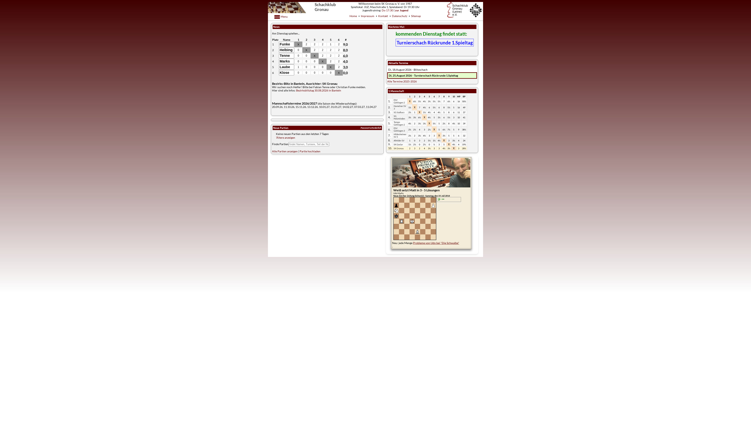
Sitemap (416, 16)
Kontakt (383, 16)
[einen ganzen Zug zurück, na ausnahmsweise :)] (442, 199)
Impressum (367, 16)
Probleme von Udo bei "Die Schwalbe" (436, 243)
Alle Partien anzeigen (285, 151)
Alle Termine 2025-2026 (402, 81)
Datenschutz (399, 16)
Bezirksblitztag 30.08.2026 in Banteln (318, 90)
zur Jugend (401, 10)
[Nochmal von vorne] (439, 199)
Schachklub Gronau (325, 7)
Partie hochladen (310, 151)
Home (353, 16)
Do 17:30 (387, 10)
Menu (284, 16)
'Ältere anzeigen (285, 137)
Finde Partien (280, 144)
